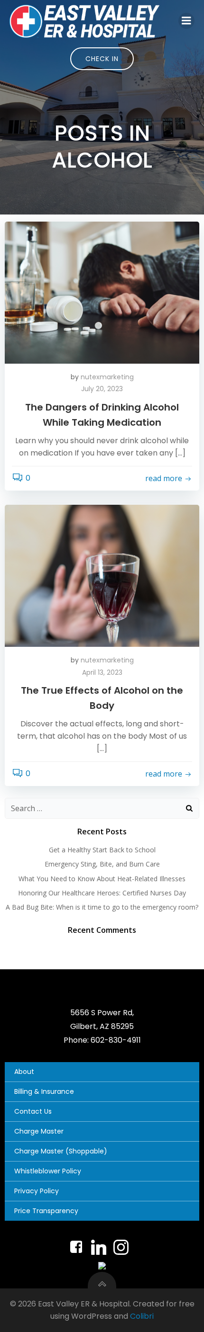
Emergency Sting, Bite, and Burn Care (102, 863)
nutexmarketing (107, 377)
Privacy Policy (36, 1191)
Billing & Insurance (44, 1091)
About (24, 1071)
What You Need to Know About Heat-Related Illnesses (102, 878)
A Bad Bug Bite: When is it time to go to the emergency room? (102, 907)
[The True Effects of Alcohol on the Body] (102, 575)
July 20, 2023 (102, 388)
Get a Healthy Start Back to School (102, 849)
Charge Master (39, 1131)
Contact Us (33, 1111)
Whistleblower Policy (47, 1171)
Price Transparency (46, 1211)
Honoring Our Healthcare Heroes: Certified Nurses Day (102, 892)
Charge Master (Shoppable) (60, 1151)
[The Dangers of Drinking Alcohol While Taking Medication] (102, 291)
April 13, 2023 (102, 672)
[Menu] (186, 21)
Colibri (142, 1316)
